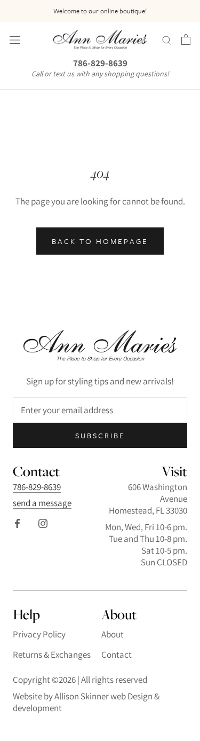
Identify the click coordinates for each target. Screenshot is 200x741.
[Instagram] (42, 523)
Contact (116, 654)
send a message (42, 503)
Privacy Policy (39, 634)
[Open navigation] (15, 39)
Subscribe (100, 435)
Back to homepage (100, 241)
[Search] (167, 39)
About (112, 634)
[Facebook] (17, 523)
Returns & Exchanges (52, 654)
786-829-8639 (100, 63)
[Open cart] (185, 39)
